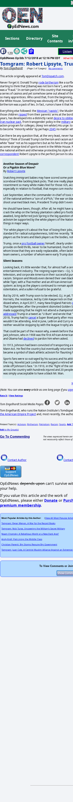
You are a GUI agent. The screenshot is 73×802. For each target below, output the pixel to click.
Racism (54, 424)
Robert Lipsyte (16, 171)
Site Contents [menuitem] (55, 39)
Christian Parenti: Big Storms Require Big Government (29, 544)
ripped (22, 114)
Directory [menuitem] (34, 38)
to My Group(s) (9, 429)
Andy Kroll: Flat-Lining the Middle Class (21, 539)
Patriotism (44, 424)
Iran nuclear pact (10, 122)
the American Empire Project (18, 414)
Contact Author (17, 460)
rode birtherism (48, 82)
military (66, 122)
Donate (51, 500)
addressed (9, 314)
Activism (21, 424)
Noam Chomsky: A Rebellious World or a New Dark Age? (30, 533)
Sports (62, 424)
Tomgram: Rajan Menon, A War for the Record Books (28, 523)
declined (28, 338)
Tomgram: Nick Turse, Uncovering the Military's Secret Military (33, 528)
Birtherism (32, 424)
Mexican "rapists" (47, 111)
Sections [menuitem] (12, 38)
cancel (32, 317)
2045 (52, 129)
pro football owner (33, 243)
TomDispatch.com (53, 76)
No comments (55, 68)
